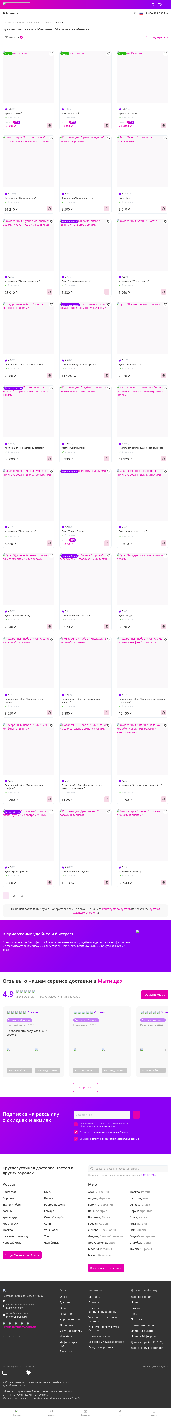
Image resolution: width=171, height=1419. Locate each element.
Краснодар (10, 1217)
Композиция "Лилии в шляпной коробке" (140, 785)
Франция (146, 1211)
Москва (8, 1230)
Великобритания (111, 1236)
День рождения (141, 1297)
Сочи (47, 1223)
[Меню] (166, 5)
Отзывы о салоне (99, 1336)
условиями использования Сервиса (109, 1132)
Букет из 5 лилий (13, 113)
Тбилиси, (136, 1249)
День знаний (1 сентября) (147, 1348)
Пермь (48, 1198)
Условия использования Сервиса (104, 1319)
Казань (7, 1211)
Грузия (147, 1249)
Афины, (93, 1192)
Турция (147, 1242)
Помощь (94, 1302)
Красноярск (10, 1223)
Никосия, (136, 1198)
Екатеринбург (12, 1204)
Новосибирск (12, 1242)
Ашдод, (93, 1198)
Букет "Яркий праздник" (17, 871)
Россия (145, 1192)
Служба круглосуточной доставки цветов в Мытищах (37, 1382)
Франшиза (67, 1325)
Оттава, (135, 1204)
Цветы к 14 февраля (143, 1336)
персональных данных (103, 1125)
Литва (106, 1217)
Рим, (133, 1230)
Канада (145, 1204)
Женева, (93, 1230)
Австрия (101, 1211)
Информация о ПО (69, 1344)
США (112, 1242)
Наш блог (66, 1336)
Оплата (64, 1308)
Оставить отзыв (155, 994)
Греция (104, 1192)
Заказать (49, 125)
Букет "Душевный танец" (17, 615)
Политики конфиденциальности (102, 1310)
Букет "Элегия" (126, 197)
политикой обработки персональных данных (115, 1138)
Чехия (143, 1217)
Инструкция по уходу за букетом (103, 1328)
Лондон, (93, 1236)
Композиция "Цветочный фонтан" (79, 364)
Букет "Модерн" (127, 615)
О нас (63, 1297)
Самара (49, 1211)
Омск (47, 1192)
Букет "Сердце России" (73, 531)
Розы (134, 1314)
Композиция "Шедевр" (130, 871)
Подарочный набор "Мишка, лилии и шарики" (81, 700)
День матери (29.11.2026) (147, 1342)
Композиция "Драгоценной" (76, 871)
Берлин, (93, 1204)
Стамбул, (136, 1242)
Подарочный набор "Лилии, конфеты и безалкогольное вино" (82, 787)
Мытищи (12, 13)
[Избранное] (160, 5)
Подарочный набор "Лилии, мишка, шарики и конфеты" (142, 700)
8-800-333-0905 (148, 1174)
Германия (106, 1204)
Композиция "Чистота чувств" (20, 531)
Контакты (94, 1297)
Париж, (134, 1211)
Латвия (142, 1223)
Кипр (146, 1198)
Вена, (91, 1211)
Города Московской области (22, 1255)
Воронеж (9, 1198)
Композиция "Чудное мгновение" (22, 281)
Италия (142, 1230)
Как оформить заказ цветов (106, 1342)
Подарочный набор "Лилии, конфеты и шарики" (25, 700)
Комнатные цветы (142, 1325)
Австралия (148, 1236)
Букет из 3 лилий (70, 113)
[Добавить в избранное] (51, 53)
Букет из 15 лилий (128, 113)
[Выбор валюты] (135, 13)
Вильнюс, (94, 1217)
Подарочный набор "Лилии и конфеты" (25, 364)
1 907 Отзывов (47, 996)
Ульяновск (51, 1230)
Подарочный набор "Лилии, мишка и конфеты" (24, 787)
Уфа (46, 1236)
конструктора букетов (116, 909)
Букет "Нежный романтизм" (76, 281)
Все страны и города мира (106, 1268)
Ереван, (93, 1223)
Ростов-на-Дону (54, 1204)
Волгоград (10, 1192)
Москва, (135, 1192)
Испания (106, 1249)
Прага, (134, 1217)
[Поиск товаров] (153, 5)
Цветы (135, 1302)
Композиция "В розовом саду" (20, 197)
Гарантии (66, 1314)
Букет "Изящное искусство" (133, 531)
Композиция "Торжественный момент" (25, 447)
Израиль (105, 1198)
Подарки (136, 1319)
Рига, (133, 1223)
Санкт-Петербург (55, 1217)
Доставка (66, 1302)
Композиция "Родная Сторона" (78, 615)
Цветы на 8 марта (142, 1331)
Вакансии (66, 1351)
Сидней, (135, 1236)
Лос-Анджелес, (98, 1242)
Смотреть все (85, 1087)
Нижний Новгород (15, 1236)
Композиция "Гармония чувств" (78, 197)
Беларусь (104, 1255)
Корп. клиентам (70, 1319)
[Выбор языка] (141, 13)
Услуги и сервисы (71, 1331)
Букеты (135, 1308)
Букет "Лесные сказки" (130, 364)
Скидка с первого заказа (104, 1347)
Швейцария (108, 1230)
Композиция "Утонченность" (134, 281)
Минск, (93, 1255)
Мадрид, (94, 1249)
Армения (105, 1223)
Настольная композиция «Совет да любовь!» (142, 447)
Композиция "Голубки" (74, 447)
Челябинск (51, 1242)
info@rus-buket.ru (16, 1316)
